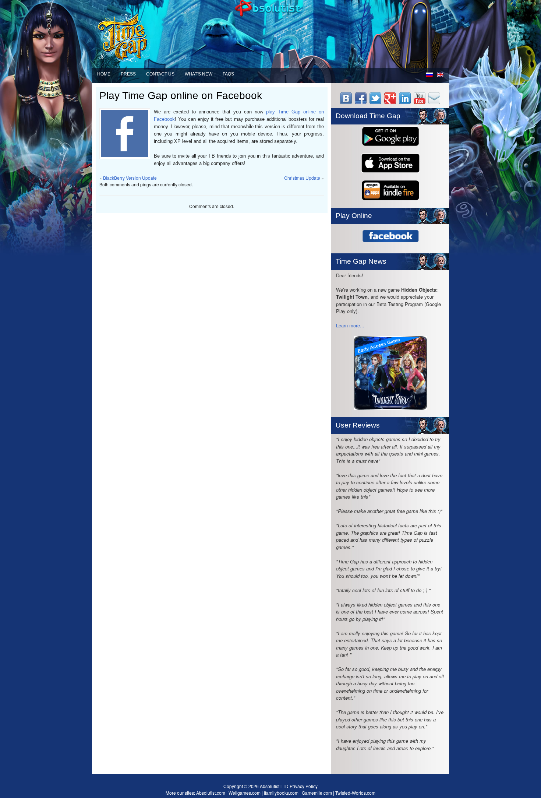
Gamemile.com (317, 793)
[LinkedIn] (405, 102)
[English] (441, 76)
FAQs (228, 74)
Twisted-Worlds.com (355, 793)
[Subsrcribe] (346, 102)
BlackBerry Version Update (130, 178)
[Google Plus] (390, 102)
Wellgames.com (245, 793)
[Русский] (430, 76)
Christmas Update (302, 178)
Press (128, 74)
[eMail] (435, 102)
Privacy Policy (303, 786)
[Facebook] (361, 102)
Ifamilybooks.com (281, 793)
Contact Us (160, 74)
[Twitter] (376, 102)
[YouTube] (420, 102)
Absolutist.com (210, 793)
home (103, 74)
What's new (198, 74)
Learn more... (350, 325)
